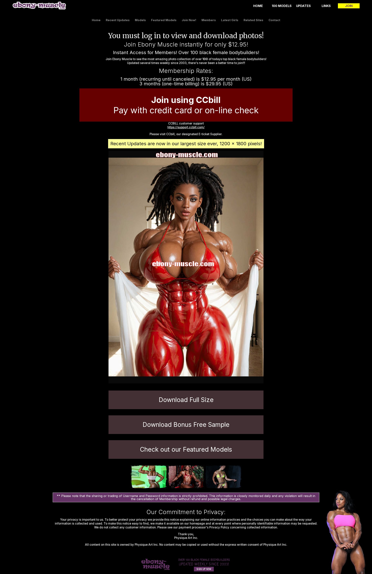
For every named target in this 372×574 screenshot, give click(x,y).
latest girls (229, 20)
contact (274, 20)
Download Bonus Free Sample (186, 424)
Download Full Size (186, 400)
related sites (253, 20)
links (326, 6)
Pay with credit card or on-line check (186, 105)
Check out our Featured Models (186, 449)
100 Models (282, 6)
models (140, 20)
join (349, 6)
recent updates (118, 20)
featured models (164, 20)
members (209, 20)
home (258, 6)
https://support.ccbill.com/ (186, 127)
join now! (189, 20)
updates (303, 6)
